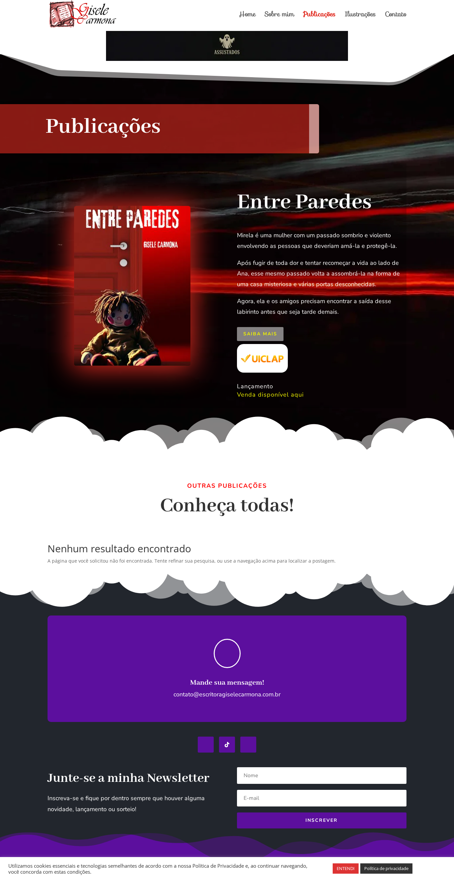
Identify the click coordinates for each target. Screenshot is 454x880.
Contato (395, 15)
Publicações (319, 15)
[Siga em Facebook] (206, 745)
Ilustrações (360, 15)
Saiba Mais (260, 334)
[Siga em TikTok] (227, 745)
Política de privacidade (386, 868)
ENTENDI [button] (346, 868)
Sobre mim (279, 15)
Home (247, 15)
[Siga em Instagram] (248, 745)
